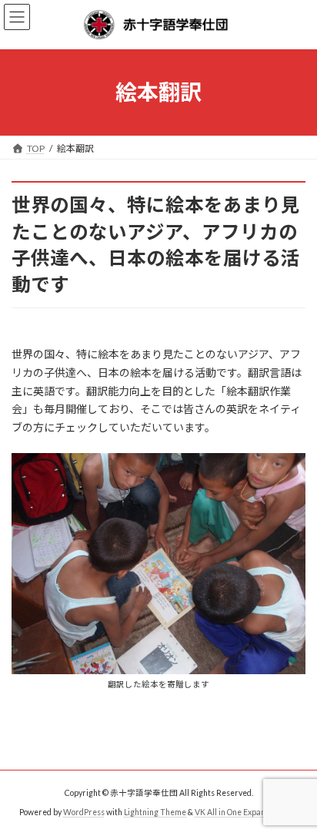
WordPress (84, 812)
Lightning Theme (155, 812)
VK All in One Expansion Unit (246, 812)
